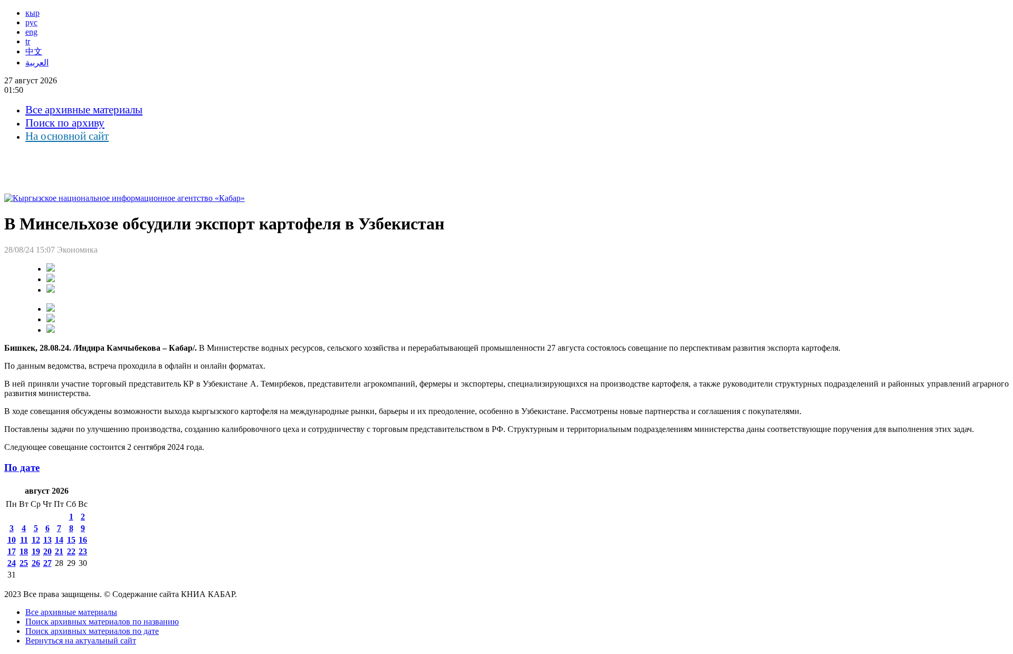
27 (47, 563)
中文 (33, 51)
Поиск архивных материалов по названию (102, 621)
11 (24, 539)
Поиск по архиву (64, 123)
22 (71, 551)
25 (24, 563)
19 (36, 551)
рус (31, 22)
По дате (22, 467)
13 (47, 539)
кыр (32, 12)
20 (47, 551)
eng (31, 31)
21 (59, 551)
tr (27, 41)
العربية (37, 62)
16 (83, 539)
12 (36, 539)
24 (11, 563)
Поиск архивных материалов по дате (92, 631)
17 (11, 551)
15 (71, 539)
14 (59, 539)
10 (11, 539)
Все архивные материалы (83, 109)
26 (36, 563)
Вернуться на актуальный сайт (80, 640)
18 (24, 551)
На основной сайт (67, 136)
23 (83, 551)
